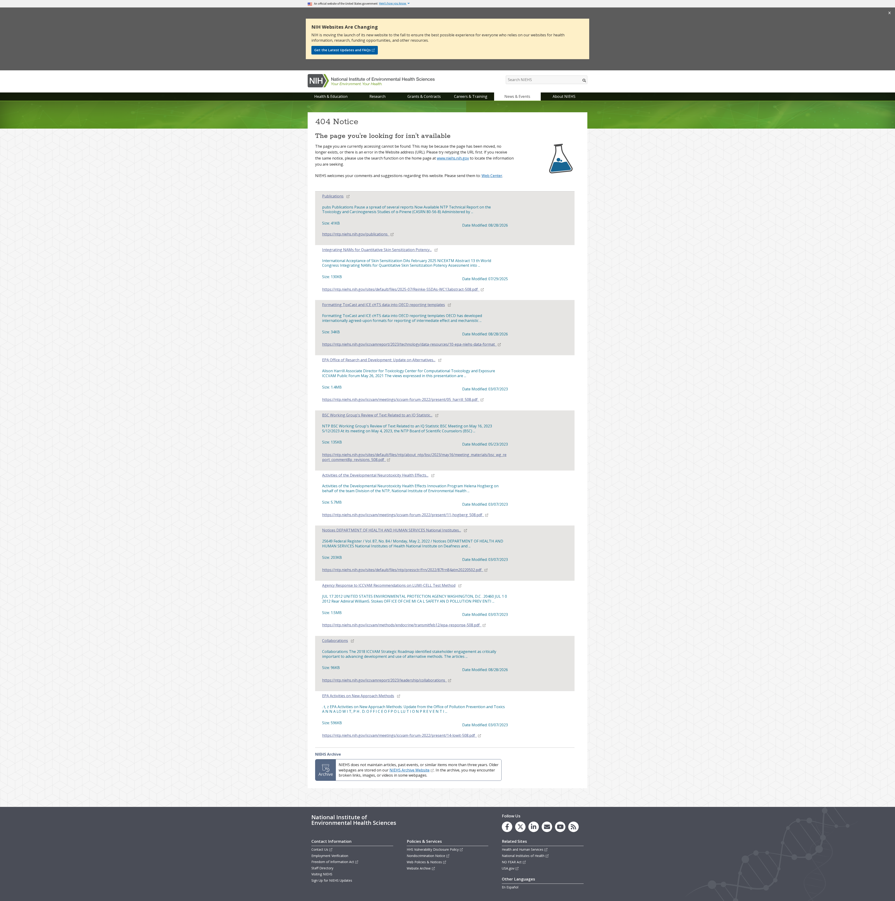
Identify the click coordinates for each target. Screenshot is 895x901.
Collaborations (335, 640)
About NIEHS (564, 96)
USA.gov (508, 868)
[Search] (584, 80)
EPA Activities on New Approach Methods (358, 695)
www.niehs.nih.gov (453, 158)
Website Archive (419, 868)
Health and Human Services (522, 849)
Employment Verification (329, 855)
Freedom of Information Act (332, 862)
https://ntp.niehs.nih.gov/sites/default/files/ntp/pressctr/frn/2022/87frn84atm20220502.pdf (402, 569)
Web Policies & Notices (424, 862)
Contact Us (319, 849)
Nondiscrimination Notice (426, 855)
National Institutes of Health (523, 855)
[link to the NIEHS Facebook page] (507, 827)
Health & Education (331, 96)
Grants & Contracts (424, 96)
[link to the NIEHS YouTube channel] (560, 827)
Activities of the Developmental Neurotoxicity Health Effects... (375, 475)
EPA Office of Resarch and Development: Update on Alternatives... (378, 360)
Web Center (492, 175)
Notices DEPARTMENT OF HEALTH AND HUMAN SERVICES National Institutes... (391, 530)
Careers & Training (470, 96)
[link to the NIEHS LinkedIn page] (533, 827)
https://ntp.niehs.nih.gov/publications (355, 234)
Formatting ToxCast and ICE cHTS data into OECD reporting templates (383, 304)
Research (377, 96)
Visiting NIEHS (321, 874)
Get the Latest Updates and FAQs (342, 50)
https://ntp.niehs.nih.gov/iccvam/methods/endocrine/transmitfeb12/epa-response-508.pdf (401, 625)
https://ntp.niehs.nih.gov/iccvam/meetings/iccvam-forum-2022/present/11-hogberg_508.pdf (402, 514)
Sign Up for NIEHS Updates (331, 880)
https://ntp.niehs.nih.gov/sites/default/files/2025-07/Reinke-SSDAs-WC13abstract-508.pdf (400, 289)
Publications (333, 196)
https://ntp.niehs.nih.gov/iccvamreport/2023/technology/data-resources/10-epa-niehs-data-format (408, 344)
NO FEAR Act (512, 862)
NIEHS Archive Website (409, 770)
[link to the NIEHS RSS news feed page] (573, 827)
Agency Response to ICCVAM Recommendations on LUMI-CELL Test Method (388, 585)
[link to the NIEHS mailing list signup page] (547, 827)
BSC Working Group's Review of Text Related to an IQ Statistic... (377, 415)
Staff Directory (322, 868)
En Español (510, 887)
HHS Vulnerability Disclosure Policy (433, 849)
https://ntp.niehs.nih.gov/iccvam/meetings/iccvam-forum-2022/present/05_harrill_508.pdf (400, 399)
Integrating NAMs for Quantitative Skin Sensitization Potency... (377, 249)
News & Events (517, 96)
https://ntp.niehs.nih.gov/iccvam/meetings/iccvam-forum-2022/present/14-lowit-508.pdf (398, 735)
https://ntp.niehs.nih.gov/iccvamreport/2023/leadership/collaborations (383, 680)
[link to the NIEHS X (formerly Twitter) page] (520, 827)
